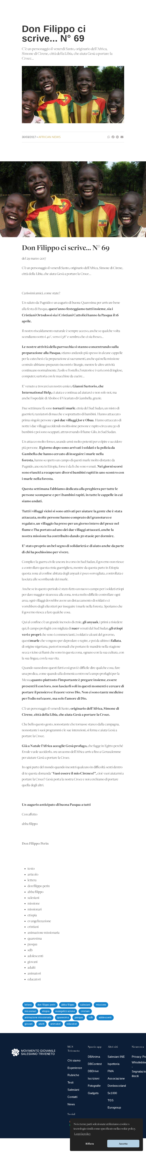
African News (49, 137)
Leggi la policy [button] (82, 1133)
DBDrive (93, 1071)
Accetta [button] (123, 1143)
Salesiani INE (116, 1056)
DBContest (95, 1063)
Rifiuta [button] (90, 1143)
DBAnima (94, 1056)
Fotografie (94, 1085)
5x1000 (112, 1093)
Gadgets (93, 1093)
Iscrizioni (93, 1078)
